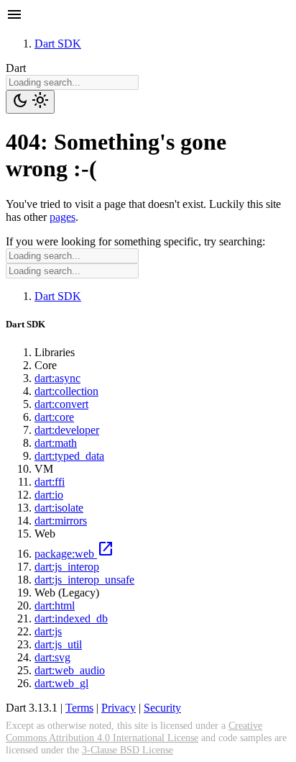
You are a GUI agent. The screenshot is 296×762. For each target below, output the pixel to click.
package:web (74, 554)
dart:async (57, 378)
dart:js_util (58, 644)
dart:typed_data (69, 456)
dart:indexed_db (71, 618)
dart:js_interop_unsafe (84, 579)
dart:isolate (58, 508)
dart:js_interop (66, 567)
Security (162, 708)
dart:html (54, 605)
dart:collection (66, 391)
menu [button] (14, 14)
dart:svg (52, 657)
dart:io (48, 495)
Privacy (118, 708)
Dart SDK (57, 43)
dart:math (55, 443)
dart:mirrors (60, 520)
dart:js (48, 631)
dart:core (54, 417)
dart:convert (61, 404)
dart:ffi (49, 482)
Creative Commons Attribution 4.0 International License (134, 731)
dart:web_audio (69, 670)
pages (62, 217)
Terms (79, 708)
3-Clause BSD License (127, 750)
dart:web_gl (61, 683)
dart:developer (66, 430)
